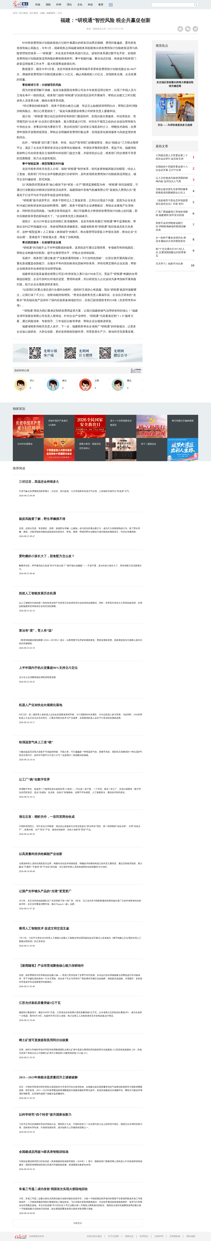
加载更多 (77, 1223)
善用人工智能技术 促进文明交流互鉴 (44, 928)
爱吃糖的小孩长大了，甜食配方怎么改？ (47, 556)
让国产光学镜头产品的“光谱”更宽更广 (45, 891)
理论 (69, 4)
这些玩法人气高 (172, 181)
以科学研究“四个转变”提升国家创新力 (45, 1114)
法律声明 (159, 1236)
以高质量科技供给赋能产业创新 (40, 854)
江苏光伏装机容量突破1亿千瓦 (40, 1002)
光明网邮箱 (174, 1236)
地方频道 (23, 13)
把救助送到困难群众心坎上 (170, 192)
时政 (37, 4)
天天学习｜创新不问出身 (169, 263)
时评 (58, 4)
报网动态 (129, 1236)
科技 (90, 4)
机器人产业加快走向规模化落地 (40, 705)
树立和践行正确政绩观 (183, 421)
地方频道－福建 (37, 13)
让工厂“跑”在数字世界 (34, 779)
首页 (15, 13)
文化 (79, 4)
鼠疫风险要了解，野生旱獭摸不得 (42, 518)
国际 (48, 4)
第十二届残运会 (148, 444)
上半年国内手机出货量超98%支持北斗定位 (48, 667)
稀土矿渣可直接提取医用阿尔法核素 (43, 1040)
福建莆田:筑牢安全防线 (171, 215)
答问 (181, 204)
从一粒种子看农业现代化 (169, 237)
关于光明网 (113, 1236)
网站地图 (190, 1236)
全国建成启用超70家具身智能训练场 (43, 1151)
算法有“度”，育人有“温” (36, 630)
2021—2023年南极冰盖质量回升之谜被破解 (48, 1077)
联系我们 (144, 1236)
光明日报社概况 (94, 1236)
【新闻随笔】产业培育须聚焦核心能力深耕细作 (51, 965)
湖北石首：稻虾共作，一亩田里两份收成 (47, 816)
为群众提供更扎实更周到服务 (172, 189)
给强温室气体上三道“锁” (36, 742)
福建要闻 (50, 13)
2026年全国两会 (25, 444)
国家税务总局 (99, 29)
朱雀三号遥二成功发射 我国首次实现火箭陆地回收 (53, 1189)
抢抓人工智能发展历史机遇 (37, 593)
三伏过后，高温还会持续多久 (39, 481)
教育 (100, 4)
